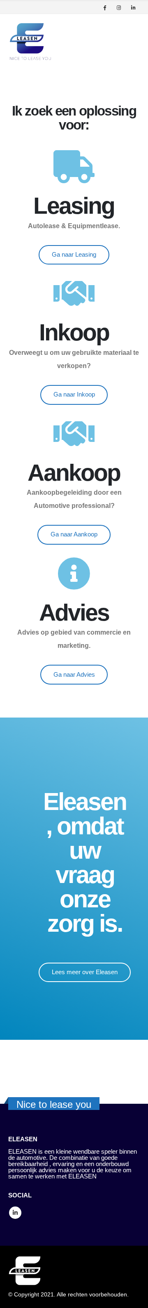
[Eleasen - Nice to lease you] (30, 41)
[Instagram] (119, 7)
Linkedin (15, 1212)
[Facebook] (104, 7)
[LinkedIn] (133, 7)
